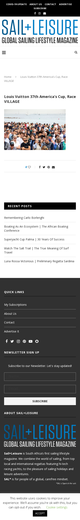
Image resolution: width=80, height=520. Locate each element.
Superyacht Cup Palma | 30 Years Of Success (34, 239)
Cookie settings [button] (56, 507)
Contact (50, 4)
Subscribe (40, 8)
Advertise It (11, 331)
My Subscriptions (15, 305)
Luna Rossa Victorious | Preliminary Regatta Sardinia (39, 261)
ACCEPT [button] (40, 513)
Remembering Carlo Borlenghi (24, 218)
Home (7, 77)
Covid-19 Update (16, 4)
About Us (36, 4)
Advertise (65, 4)
